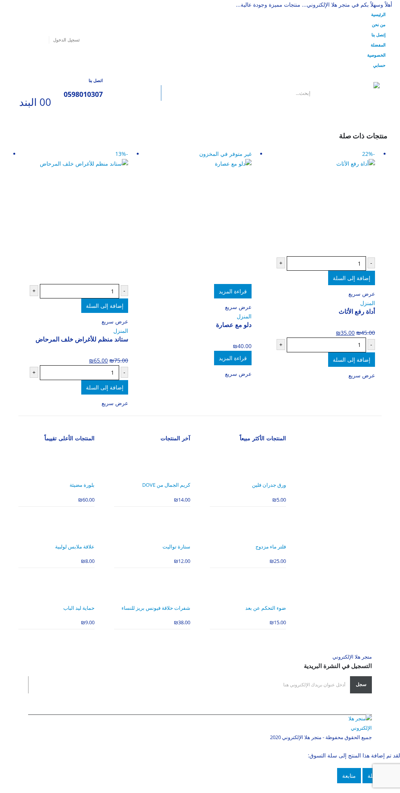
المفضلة (378, 45)
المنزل (367, 303)
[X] (29, 40)
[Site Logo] (351, 93)
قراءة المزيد (233, 291)
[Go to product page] (248, 463)
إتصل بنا (378, 35)
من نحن (379, 24)
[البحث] (149, 93)
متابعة (349, 775)
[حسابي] (46, 87)
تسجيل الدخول (66, 40)
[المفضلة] (29, 87)
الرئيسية (378, 14)
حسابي (379, 65)
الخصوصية (376, 55)
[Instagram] (17, 40)
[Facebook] (40, 40)
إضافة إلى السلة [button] (351, 278)
